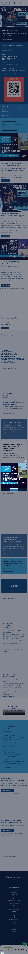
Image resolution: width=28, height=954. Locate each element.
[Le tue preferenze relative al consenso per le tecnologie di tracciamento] (2, 953)
